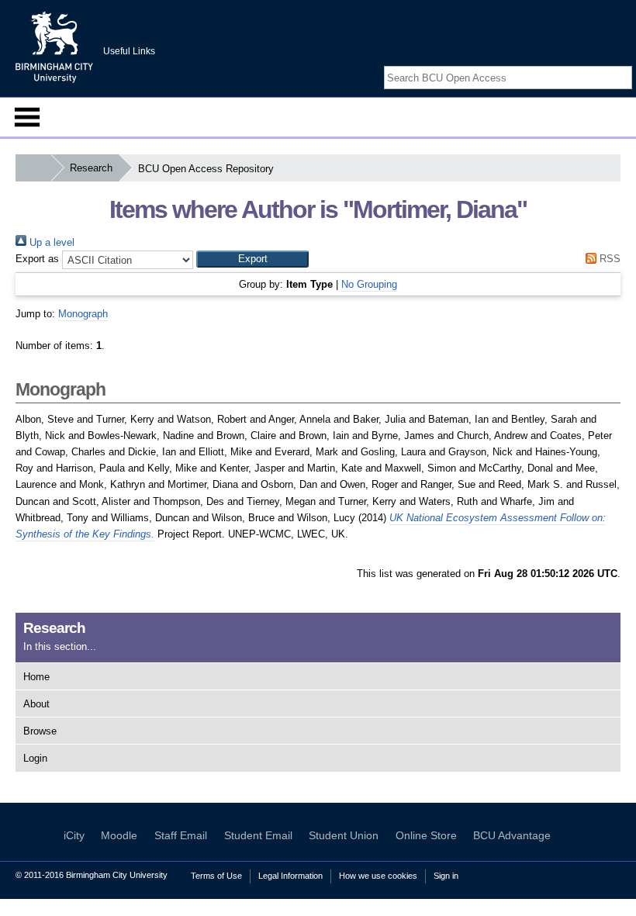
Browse (40, 731)
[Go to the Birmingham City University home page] (54, 46)
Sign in (446, 875)
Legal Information (290, 875)
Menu (27, 117)
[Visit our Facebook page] (588, 64)
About (36, 704)
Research (91, 168)
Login (35, 758)
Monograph (83, 314)
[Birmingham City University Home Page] (33, 167)
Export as (37, 258)
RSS (608, 258)
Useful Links (129, 51)
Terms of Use (216, 875)
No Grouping (369, 284)
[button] (252, 259)
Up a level (50, 242)
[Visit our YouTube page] (624, 64)
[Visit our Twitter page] (606, 64)
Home (36, 677)
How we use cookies (378, 875)
